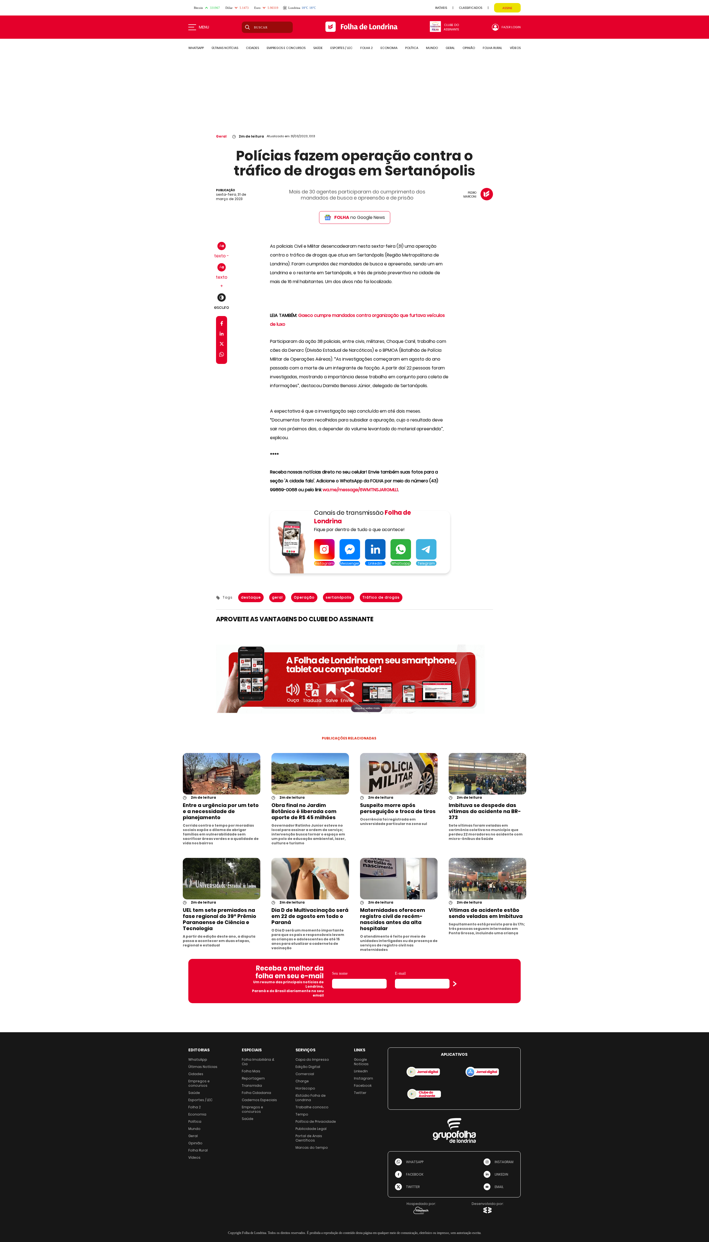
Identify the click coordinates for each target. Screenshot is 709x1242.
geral (277, 597)
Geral (221, 136)
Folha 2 (194, 1107)
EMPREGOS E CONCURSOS (286, 48)
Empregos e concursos (199, 1083)
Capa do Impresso (312, 1059)
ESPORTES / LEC (341, 48)
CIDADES (252, 48)
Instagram (363, 1078)
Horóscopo (305, 1088)
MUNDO (432, 48)
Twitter (360, 1092)
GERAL (450, 48)
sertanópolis (338, 597)
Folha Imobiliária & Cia (258, 1061)
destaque (251, 597)
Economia (197, 1114)
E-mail (400, 973)
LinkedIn (361, 1071)
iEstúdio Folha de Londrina (311, 1097)
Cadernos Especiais (259, 1100)
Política (194, 1121)
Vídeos (194, 1157)
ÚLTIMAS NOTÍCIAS (225, 48)
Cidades (195, 1074)
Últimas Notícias (202, 1066)
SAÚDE (318, 48)
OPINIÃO (469, 48)
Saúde (194, 1092)
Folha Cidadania (256, 1092)
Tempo (302, 1114)
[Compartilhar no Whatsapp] (221, 355)
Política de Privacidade (316, 1121)
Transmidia (252, 1085)
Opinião (195, 1143)
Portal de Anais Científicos (309, 1138)
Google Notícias (361, 1061)
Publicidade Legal (311, 1128)
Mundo (194, 1128)
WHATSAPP (196, 48)
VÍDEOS (515, 48)
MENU (204, 27)
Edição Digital (308, 1066)
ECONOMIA (389, 48)
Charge (302, 1081)
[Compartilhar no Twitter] (222, 345)
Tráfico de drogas (381, 597)
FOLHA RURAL (492, 48)
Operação (304, 597)
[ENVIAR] (454, 983)
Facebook (363, 1085)
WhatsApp (197, 1059)
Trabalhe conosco (312, 1107)
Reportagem (253, 1078)
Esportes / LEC (200, 1100)
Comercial (305, 1074)
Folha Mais (251, 1071)
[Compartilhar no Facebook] (221, 324)
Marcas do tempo (312, 1147)
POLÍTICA (411, 48)
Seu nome (340, 973)
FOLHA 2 (366, 48)
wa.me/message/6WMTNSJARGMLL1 (360, 490)
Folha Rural (198, 1150)
